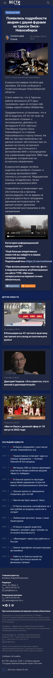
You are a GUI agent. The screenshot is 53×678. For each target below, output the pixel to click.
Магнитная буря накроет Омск (29, 500)
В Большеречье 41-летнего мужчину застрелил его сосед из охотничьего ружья (25, 336)
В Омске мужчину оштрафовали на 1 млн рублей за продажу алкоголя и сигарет (30, 509)
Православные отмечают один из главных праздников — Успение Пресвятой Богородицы (29, 459)
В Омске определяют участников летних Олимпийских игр (28, 448)
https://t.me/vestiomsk (39, 261)
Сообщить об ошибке (11, 656)
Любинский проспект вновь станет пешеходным (29, 519)
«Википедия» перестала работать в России (30, 540)
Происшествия (12, 12)
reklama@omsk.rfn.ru (14, 600)
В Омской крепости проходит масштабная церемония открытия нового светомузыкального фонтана (28, 482)
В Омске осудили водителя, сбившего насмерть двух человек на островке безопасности (29, 530)
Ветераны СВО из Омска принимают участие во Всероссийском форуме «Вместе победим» (30, 470)
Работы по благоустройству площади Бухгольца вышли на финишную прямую (26, 559)
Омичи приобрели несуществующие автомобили (30, 549)
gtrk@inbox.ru (11, 590)
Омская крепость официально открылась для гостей (27, 492)
